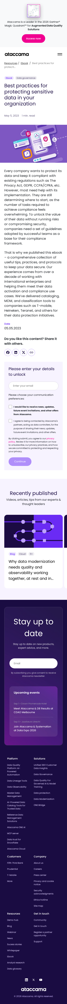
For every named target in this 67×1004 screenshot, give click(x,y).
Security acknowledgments (43, 892)
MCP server (13, 833)
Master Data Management (14, 794)
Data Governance (43, 774)
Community (40, 919)
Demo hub (12, 919)
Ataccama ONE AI (16, 827)
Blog (9, 926)
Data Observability (16, 786)
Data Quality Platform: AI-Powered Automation (13, 769)
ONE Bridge (39, 805)
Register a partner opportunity (43, 934)
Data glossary (14, 968)
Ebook (24, 63)
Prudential (12, 868)
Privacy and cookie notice (44, 883)
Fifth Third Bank (15, 862)
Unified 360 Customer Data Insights (45, 766)
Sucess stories (14, 944)
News (10, 938)
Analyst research (16, 962)
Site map (38, 905)
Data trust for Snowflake (14, 841)
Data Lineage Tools (17, 780)
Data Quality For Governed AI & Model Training (45, 783)
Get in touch (40, 926)
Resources (10, 63)
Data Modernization (44, 798)
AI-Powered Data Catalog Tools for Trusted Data (16, 805)
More (9, 881)
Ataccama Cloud (16, 848)
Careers (38, 868)
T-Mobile (11, 875)
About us (38, 862)
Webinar (11, 932)
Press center (40, 875)
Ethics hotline (41, 899)
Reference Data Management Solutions (15, 818)
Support (38, 941)
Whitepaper (13, 950)
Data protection (42, 792)
